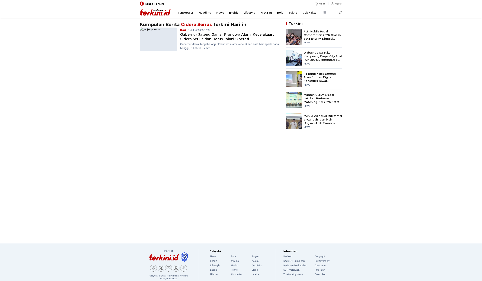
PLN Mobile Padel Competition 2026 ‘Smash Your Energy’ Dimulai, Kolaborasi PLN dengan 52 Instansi (322, 39)
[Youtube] (176, 268)
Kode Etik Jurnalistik (294, 261)
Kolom (255, 261)
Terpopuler (185, 12)
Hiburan (266, 12)
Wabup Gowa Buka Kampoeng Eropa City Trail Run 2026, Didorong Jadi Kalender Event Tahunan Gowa (323, 60)
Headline (205, 12)
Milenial (235, 261)
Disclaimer (320, 265)
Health (234, 265)
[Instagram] (168, 268)
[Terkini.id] (164, 257)
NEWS (183, 30)
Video (255, 269)
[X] (161, 268)
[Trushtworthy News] (184, 257)
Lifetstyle (215, 265)
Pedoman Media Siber (295, 265)
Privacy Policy (322, 261)
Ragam (255, 256)
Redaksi (287, 256)
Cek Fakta (310, 12)
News (220, 12)
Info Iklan (320, 269)
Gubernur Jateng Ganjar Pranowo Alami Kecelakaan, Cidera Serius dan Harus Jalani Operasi (227, 36)
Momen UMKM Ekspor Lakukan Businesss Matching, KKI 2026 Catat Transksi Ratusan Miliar (321, 100)
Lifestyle (249, 12)
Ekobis (233, 12)
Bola (280, 12)
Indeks (255, 274)
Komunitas (237, 274)
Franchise (320, 274)
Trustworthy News (293, 274)
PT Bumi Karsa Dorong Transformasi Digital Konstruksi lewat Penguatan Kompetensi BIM (321, 81)
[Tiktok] (183, 268)
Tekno (293, 12)
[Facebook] (153, 268)
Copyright (320, 256)
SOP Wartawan (291, 269)
